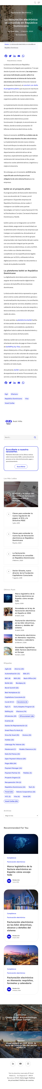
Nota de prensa (12, 754)
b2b (26, 674)
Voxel (26, 796)
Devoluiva (22, 702)
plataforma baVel (24, 320)
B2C (7, 678)
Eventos (9, 721)
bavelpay (20, 683)
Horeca (27, 735)
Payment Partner (12, 773)
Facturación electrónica (21, 12)
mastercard (10, 749)
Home (7, 44)
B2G (17, 678)
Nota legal (24, 1078)
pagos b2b (10, 763)
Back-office (30, 678)
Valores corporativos (25, 792)
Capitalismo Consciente (15, 697)
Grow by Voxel (12, 735)
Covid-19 (9, 702)
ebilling (9, 711)
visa (26, 399)
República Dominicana (13, 399)
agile (8, 669)
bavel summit (12, 688)
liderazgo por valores (15, 744)
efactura (14, 394)
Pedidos (27, 773)
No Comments (21, 35)
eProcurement (27, 716)
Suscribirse (21, 467)
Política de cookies (27, 1080)
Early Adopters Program (24, 707)
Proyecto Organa (12, 778)
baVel (8, 683)
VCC (8, 796)
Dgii (6, 394)
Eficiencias (10, 716)
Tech (32, 787)
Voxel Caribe (9, 403)
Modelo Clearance (27, 749)
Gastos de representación (16, 726)
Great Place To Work (14, 730)
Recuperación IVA (13, 782)
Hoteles (9, 740)
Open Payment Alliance (15, 759)
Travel (9, 792)
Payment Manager (13, 768)
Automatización (12, 674)
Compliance (11, 858)
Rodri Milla (14, 31)
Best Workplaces (12, 692)
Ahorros (19, 669)
